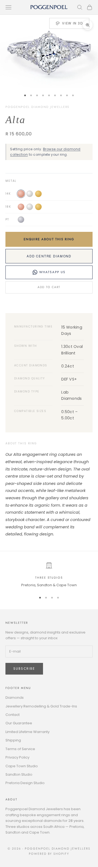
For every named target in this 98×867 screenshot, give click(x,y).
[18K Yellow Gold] (38, 207)
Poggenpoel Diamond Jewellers (37, 107)
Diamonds (14, 697)
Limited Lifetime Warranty (27, 731)
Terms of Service (20, 748)
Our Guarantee (18, 723)
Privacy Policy (17, 757)
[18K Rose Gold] (21, 207)
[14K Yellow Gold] (38, 194)
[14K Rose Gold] (20, 193)
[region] (49, 575)
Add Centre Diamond (49, 256)
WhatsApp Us (52, 272)
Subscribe (24, 668)
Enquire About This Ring (49, 239)
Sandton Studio (18, 774)
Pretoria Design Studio (25, 782)
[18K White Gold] (29, 207)
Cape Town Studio (21, 766)
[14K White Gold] (29, 194)
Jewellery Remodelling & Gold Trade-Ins (41, 706)
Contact (12, 714)
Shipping (13, 740)
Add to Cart (49, 287)
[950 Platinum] (21, 219)
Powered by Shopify (49, 854)
